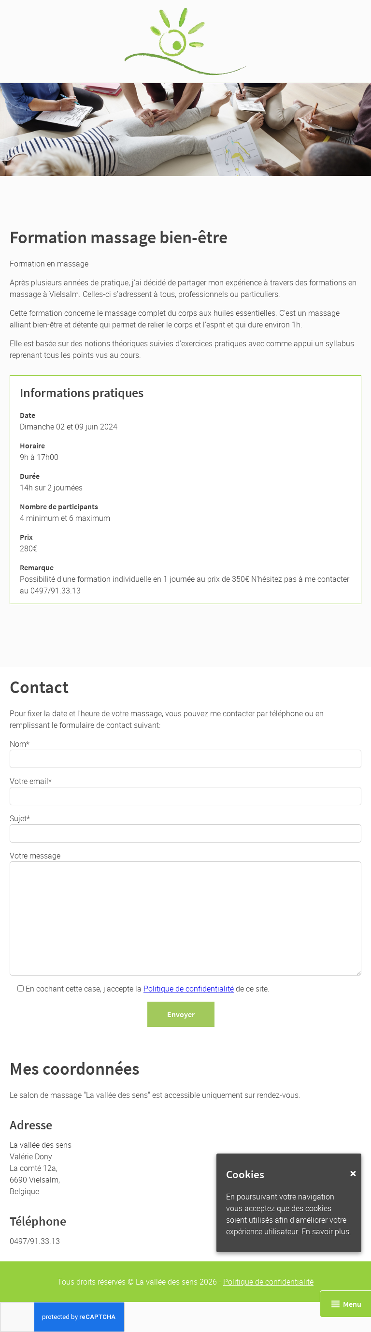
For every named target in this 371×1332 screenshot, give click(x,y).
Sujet (18, 818)
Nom (18, 744)
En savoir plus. (326, 1231)
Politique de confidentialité (188, 988)
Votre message (35, 855)
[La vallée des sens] (185, 41)
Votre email (29, 781)
